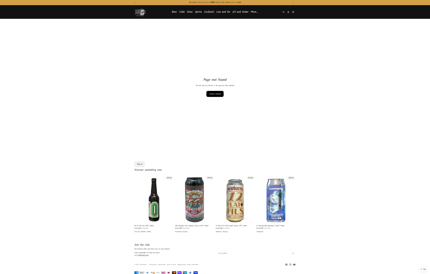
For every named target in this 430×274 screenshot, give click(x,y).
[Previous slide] (135, 2)
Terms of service (171, 264)
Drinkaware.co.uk (143, 255)
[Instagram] (290, 264)
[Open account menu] (288, 12)
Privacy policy (153, 264)
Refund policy (162, 264)
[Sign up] (292, 253)
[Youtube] (294, 264)
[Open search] (283, 12)
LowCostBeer (143, 264)
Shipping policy (181, 264)
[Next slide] (293, 2)
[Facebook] (286, 264)
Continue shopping (215, 94)
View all (139, 164)
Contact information (192, 264)
